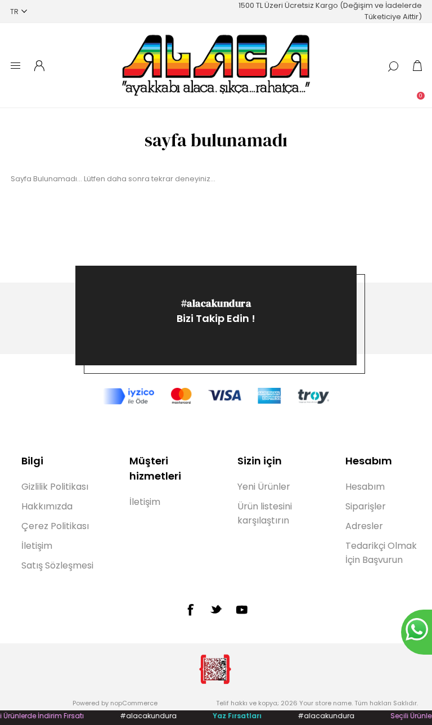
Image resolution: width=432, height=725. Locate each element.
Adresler (364, 526)
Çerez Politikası (55, 526)
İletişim (36, 545)
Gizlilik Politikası (54, 486)
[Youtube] (242, 609)
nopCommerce (134, 703)
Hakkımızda (47, 506)
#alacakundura (216, 303)
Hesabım (365, 486)
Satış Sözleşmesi (57, 565)
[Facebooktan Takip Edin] (190, 609)
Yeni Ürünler (263, 486)
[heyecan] (216, 609)
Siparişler (365, 506)
